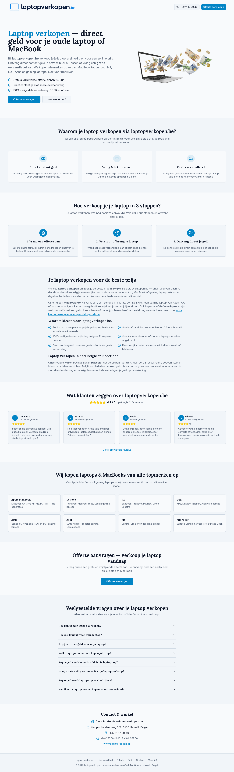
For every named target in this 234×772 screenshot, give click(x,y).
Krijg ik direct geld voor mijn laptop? (82, 644)
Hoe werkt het (105, 760)
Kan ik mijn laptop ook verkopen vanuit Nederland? (91, 689)
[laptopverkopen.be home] (42, 7)
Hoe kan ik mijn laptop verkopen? (79, 625)
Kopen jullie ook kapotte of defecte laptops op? (88, 662)
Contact (140, 760)
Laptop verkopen (85, 760)
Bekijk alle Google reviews (117, 449)
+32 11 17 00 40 (119, 733)
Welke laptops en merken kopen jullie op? (84, 653)
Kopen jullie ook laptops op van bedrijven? (85, 680)
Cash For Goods (132, 765)
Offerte (120, 760)
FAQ (130, 760)
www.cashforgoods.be (117, 743)
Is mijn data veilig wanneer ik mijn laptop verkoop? (91, 671)
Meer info (153, 760)
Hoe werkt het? (57, 99)
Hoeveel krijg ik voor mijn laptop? (80, 634)
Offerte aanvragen (213, 7)
